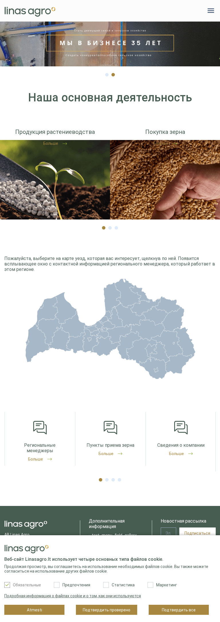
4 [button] (119, 478)
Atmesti (34, 610)
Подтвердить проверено (106, 610)
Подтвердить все (179, 610)
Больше (35, 459)
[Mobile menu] (211, 10)
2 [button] (113, 73)
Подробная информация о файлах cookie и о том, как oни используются (72, 596)
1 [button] (107, 73)
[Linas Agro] (30, 10)
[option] (110, 44)
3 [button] (116, 226)
